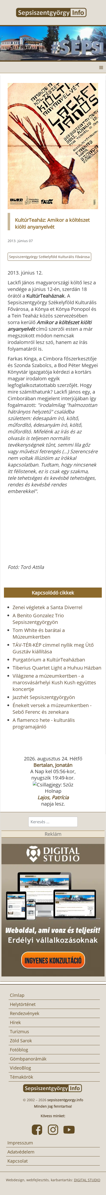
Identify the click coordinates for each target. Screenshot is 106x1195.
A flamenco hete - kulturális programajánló (44, 723)
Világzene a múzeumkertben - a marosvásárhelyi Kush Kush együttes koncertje (54, 682)
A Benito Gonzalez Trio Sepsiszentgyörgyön (38, 618)
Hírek (15, 1022)
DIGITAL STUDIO (87, 1180)
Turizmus (19, 1031)
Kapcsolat (17, 1161)
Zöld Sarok (21, 1041)
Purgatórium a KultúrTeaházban (49, 659)
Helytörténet (22, 1004)
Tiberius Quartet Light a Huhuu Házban (57, 667)
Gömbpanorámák (28, 1059)
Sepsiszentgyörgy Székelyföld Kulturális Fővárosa (49, 256)
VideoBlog (20, 1068)
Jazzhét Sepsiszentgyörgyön (44, 697)
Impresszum (20, 1143)
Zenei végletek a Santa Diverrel (47, 607)
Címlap (17, 995)
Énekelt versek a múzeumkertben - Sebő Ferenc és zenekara (52, 708)
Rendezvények (24, 1013)
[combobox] (53, 822)
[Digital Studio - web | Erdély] (53, 906)
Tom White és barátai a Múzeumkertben (39, 633)
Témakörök (21, 1077)
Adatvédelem (21, 1152)
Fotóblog (19, 1050)
